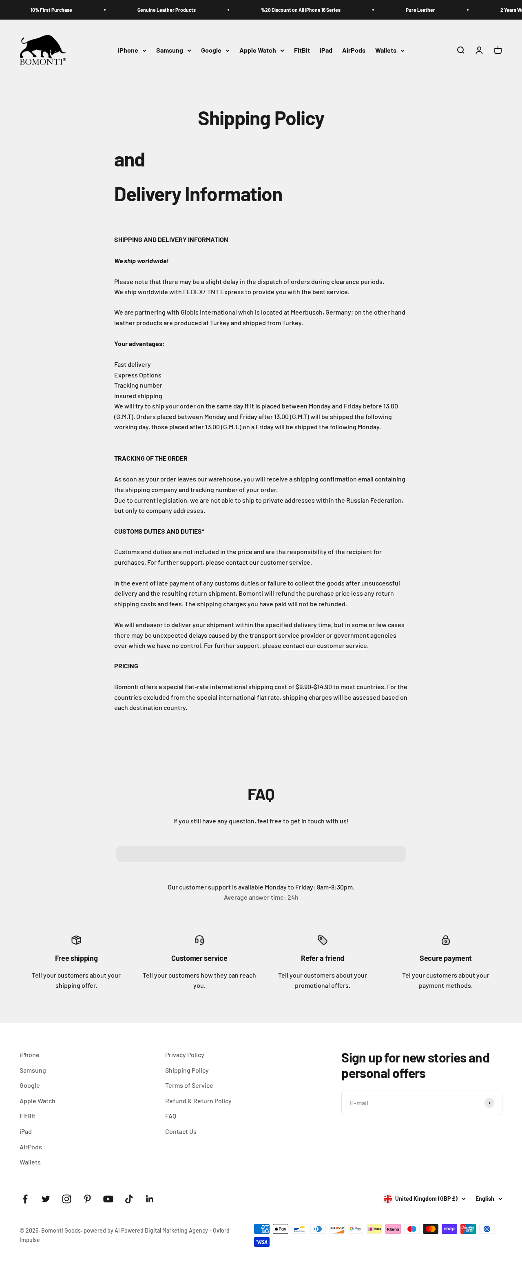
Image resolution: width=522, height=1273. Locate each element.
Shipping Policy (187, 1070)
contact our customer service (325, 645)
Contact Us (181, 1131)
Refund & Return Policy (198, 1100)
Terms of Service (189, 1085)
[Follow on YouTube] (108, 1198)
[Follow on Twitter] (45, 1198)
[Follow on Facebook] (25, 1198)
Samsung (169, 50)
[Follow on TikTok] (129, 1198)
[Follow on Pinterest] (87, 1198)
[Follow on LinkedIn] (149, 1198)
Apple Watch (257, 50)
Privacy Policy (184, 1054)
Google (211, 50)
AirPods (353, 50)
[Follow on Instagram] (66, 1198)
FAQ (170, 1116)
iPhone (128, 50)
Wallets (385, 50)
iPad (326, 50)
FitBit (302, 50)
